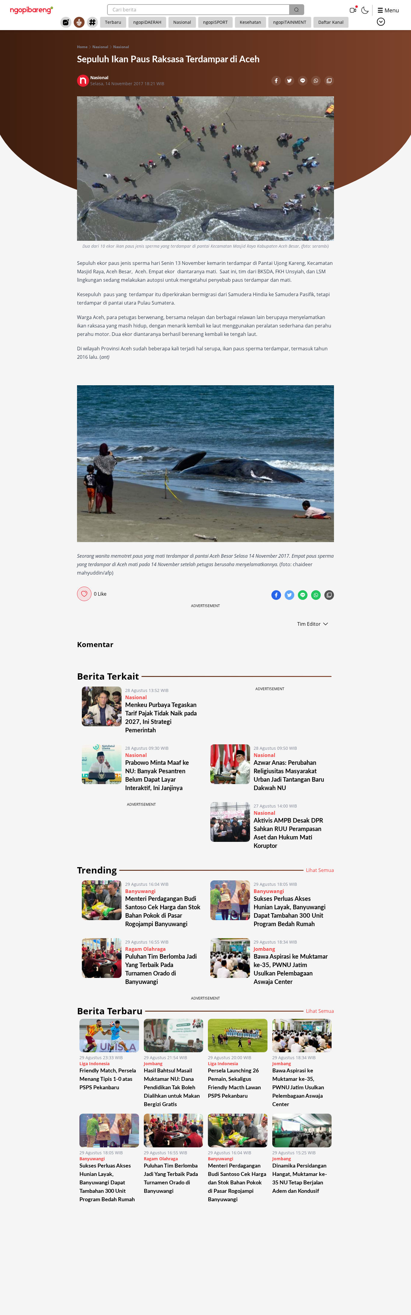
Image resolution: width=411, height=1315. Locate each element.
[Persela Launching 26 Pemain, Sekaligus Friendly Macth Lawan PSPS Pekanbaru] (237, 1035)
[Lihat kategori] (381, 22)
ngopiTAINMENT (289, 22)
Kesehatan (250, 22)
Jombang (264, 949)
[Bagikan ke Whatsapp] (316, 81)
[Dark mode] (365, 10)
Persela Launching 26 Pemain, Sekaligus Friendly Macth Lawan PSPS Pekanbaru (234, 1083)
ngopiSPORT (215, 22)
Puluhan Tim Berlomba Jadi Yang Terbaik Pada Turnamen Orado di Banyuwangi (171, 1178)
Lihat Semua (320, 870)
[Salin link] (329, 81)
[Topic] (92, 22)
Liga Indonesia (94, 1063)
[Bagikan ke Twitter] (290, 81)
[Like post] (84, 594)
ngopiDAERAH (147, 22)
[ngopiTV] (353, 10)
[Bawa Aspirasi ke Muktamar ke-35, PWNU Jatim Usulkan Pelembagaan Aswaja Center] (230, 962)
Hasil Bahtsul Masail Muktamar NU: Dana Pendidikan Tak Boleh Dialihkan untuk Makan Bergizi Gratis (172, 1087)
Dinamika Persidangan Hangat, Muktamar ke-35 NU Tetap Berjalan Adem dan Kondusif (299, 1178)
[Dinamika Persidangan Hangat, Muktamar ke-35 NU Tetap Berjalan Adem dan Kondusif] (302, 1130)
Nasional (182, 22)
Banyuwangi (140, 891)
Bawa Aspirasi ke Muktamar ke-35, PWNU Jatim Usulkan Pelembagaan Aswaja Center (298, 1087)
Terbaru (113, 22)
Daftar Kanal (331, 22)
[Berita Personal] (79, 22)
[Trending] (65, 22)
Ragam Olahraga (145, 949)
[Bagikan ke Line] (303, 81)
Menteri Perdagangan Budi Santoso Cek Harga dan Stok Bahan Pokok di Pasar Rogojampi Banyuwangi (237, 1182)
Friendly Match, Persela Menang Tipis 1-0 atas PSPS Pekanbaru (107, 1079)
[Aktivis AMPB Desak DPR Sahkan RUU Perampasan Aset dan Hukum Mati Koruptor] (230, 826)
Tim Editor (309, 624)
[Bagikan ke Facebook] (276, 81)
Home (82, 47)
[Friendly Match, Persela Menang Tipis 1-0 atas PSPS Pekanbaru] (109, 1035)
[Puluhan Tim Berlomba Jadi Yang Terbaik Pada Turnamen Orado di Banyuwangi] (102, 962)
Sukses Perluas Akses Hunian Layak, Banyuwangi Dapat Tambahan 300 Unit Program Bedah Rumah (107, 1182)
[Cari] (296, 9)
